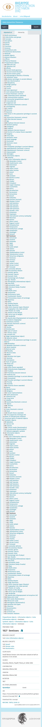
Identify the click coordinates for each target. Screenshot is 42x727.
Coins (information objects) (13, 638)
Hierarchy (21, 32)
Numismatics (8, 648)
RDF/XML (5, 702)
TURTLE (11, 702)
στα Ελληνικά (25, 16)
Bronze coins (8, 646)
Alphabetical (8, 32)
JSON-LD (16, 702)
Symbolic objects (8, 622)
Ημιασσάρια (6, 687)
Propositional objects (9, 617)
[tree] (21, 325)
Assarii (6, 644)
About (15, 16)
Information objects (24, 617)
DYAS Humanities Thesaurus (13, 22)
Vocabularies (7, 16)
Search (36, 27)
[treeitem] (11, 35)
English (4, 27)
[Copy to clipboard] (21, 630)
